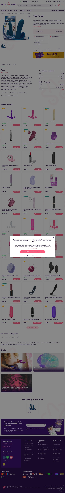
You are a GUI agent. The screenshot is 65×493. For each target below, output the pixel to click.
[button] (32, 255)
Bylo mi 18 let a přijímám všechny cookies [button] (32, 251)
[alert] (32, 246)
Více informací (34, 248)
